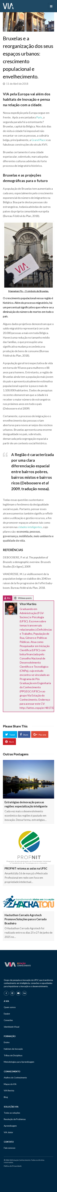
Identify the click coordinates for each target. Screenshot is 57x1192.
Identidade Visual (11, 1027)
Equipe (7, 1013)
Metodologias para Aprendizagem (19, 1062)
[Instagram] (12, 993)
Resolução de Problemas (15, 1119)
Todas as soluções (12, 1113)
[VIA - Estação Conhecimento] (8, 5)
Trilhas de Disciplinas (13, 1055)
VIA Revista (9, 1090)
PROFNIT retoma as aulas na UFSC (26, 868)
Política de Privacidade (13, 1166)
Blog (6, 1097)
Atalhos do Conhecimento (15, 1077)
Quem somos (10, 1007)
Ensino (7, 1042)
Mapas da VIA (10, 1084)
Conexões (8, 1020)
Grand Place (38, 140)
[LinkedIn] (24, 993)
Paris (39, 117)
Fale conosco (9, 1148)
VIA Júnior (8, 1132)
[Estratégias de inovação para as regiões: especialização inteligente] (28, 779)
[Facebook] (6, 993)
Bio (8, 598)
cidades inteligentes (30, 527)
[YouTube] (18, 993)
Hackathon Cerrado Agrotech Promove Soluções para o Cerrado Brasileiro (26, 919)
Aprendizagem (10, 1126)
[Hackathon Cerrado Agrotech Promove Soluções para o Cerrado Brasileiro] (28, 901)
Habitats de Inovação (13, 1049)
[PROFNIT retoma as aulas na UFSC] (28, 847)
